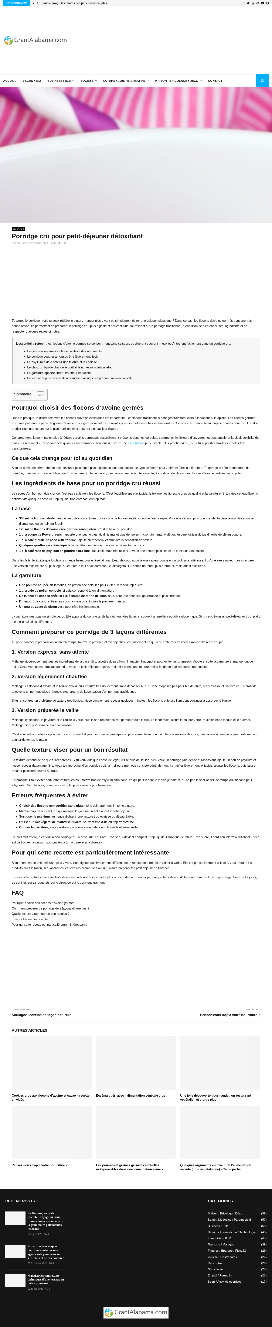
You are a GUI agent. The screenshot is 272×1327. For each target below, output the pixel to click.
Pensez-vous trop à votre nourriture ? (230, 1015)
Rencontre (215, 1263)
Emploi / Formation (220, 1275)
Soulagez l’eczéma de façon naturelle (41, 1015)
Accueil (9, 80)
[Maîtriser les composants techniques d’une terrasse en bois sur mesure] (15, 1280)
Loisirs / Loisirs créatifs (124, 80)
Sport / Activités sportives (224, 1281)
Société (87, 80)
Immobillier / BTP (219, 1238)
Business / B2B (59, 80)
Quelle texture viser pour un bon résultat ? (40, 913)
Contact (215, 80)
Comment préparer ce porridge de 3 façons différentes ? (50, 908)
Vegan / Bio (32, 80)
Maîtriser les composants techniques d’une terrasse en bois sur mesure (46, 1279)
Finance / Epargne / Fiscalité (227, 1250)
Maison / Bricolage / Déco (176, 80)
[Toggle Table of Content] (38, 394)
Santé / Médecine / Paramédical (229, 1219)
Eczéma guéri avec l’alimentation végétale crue (130, 1095)
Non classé (215, 1269)
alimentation (136, 443)
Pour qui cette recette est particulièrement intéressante (49, 924)
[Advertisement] (191, 40)
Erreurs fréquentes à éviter (30, 919)
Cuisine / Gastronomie (223, 1257)
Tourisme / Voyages (221, 1244)
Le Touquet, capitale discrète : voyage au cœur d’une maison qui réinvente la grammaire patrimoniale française (45, 1221)
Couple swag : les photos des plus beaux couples (74, 3)
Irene (18, 243)
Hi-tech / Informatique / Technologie (232, 1232)
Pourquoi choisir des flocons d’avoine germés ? (44, 903)
